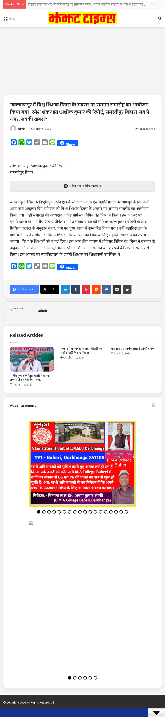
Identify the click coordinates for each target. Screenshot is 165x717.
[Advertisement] (82, 60)
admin (21, 129)
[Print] (127, 289)
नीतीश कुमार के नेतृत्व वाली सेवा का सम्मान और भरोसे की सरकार (29, 377)
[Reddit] (96, 289)
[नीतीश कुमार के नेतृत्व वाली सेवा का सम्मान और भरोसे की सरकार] (32, 359)
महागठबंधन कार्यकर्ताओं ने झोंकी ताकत (132, 348)
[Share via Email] (117, 289)
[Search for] (159, 20)
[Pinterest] (86, 289)
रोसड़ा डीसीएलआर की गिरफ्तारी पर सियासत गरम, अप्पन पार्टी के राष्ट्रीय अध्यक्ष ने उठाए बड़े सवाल (90, 4)
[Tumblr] (75, 289)
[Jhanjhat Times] (82, 18)
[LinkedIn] (65, 289)
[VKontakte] (106, 289)
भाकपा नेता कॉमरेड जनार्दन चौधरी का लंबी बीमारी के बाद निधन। (81, 350)
